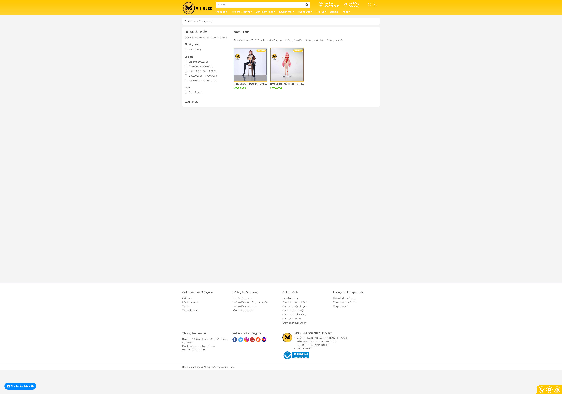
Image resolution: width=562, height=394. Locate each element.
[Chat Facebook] (549, 389)
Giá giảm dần (295, 40)
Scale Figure (195, 92)
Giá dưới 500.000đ (199, 61)
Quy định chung (290, 298)
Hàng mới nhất (315, 40)
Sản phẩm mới (340, 306)
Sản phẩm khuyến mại (345, 302)
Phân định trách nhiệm (294, 302)
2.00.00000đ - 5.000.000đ (203, 75)
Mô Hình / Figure (240, 11)
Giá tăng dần (276, 40)
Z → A (261, 40)
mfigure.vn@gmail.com (202, 346)
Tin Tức (320, 11)
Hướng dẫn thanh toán (244, 306)
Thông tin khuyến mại (344, 298)
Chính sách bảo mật (293, 310)
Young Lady (195, 49)
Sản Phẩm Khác (264, 11)
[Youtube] (252, 339)
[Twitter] (240, 339)
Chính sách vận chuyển (294, 306)
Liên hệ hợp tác (190, 302)
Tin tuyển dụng (190, 310)
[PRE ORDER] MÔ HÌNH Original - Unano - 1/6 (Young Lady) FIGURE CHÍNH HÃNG (250, 83)
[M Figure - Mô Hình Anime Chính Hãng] (197, 7)
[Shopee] (258, 339)
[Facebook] (234, 339)
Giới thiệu (187, 298)
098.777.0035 (198, 349)
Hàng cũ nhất (336, 40)
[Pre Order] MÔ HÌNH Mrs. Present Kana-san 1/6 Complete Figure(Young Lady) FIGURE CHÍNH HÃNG (287, 83)
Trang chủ (221, 11)
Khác (345, 11)
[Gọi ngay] (542, 389)
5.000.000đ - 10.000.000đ (202, 80)
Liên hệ (334, 11)
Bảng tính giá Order (242, 310)
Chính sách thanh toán (294, 322)
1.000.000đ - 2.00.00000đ (202, 71)
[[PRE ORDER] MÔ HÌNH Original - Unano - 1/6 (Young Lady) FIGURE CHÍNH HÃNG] (250, 65)
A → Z (249, 40)
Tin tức (185, 306)
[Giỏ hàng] (376, 5)
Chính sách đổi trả (292, 318)
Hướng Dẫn (304, 11)
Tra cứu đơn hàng (241, 298)
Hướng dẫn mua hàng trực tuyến (250, 302)
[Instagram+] (246, 339)
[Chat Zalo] (557, 389)
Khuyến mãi (285, 11)
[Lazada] (264, 339)
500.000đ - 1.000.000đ (201, 66)
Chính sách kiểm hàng (294, 314)
